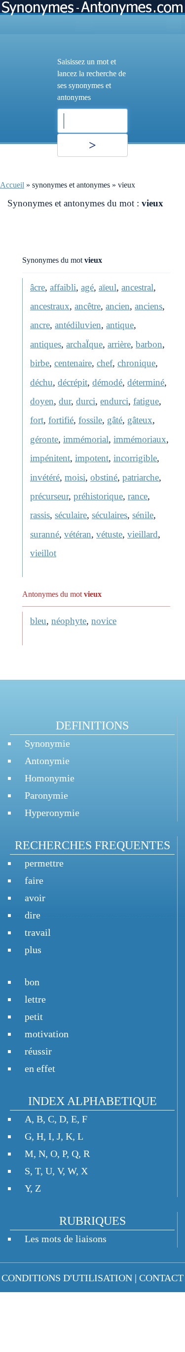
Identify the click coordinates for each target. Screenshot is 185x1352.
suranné (44, 534)
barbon (149, 344)
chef (104, 363)
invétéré (45, 477)
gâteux (139, 420)
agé (87, 287)
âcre (37, 287)
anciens (148, 306)
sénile (142, 515)
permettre (44, 863)
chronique (136, 363)
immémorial (86, 439)
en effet (40, 1068)
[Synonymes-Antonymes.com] (92, 17)
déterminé (145, 382)
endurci (114, 401)
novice (103, 621)
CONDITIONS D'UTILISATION (66, 1277)
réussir (38, 1051)
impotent (92, 458)
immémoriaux (139, 439)
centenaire (73, 363)
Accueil (12, 185)
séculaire (71, 515)
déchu (41, 382)
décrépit (72, 382)
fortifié (61, 420)
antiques (45, 344)
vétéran (77, 534)
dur (65, 401)
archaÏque (84, 344)
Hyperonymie (52, 812)
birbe (39, 363)
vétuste (109, 534)
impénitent (50, 458)
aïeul (107, 287)
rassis (40, 515)
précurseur (49, 496)
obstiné (103, 477)
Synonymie (47, 743)
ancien (118, 306)
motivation (47, 1033)
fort (36, 420)
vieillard (142, 534)
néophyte (68, 621)
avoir (35, 897)
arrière (119, 344)
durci (85, 401)
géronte (44, 439)
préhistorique (98, 496)
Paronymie (46, 795)
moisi (75, 477)
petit (34, 1016)
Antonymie (47, 760)
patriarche (140, 477)
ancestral (137, 287)
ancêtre (87, 306)
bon (32, 981)
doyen (42, 401)
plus (33, 949)
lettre (35, 999)
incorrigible (135, 458)
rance (138, 496)
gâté (114, 420)
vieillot (43, 553)
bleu (38, 621)
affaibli (63, 287)
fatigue (146, 401)
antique (120, 325)
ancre (40, 325)
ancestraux (50, 306)
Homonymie (49, 778)
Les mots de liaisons (66, 1238)
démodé (107, 382)
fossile (90, 420)
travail (38, 932)
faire (34, 880)
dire (32, 915)
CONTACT (161, 1277)
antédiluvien (78, 325)
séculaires (109, 515)
